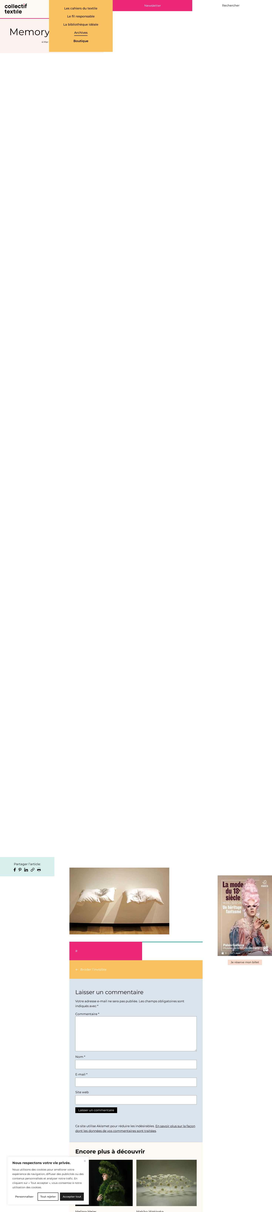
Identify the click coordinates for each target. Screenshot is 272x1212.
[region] (48, 1181)
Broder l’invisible (93, 969)
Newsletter (152, 5)
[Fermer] (85, 1161)
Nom (80, 1057)
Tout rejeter (48, 1196)
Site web (82, 1092)
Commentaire (87, 1014)
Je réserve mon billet (245, 962)
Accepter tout (72, 1196)
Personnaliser (24, 1196)
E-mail (81, 1074)
